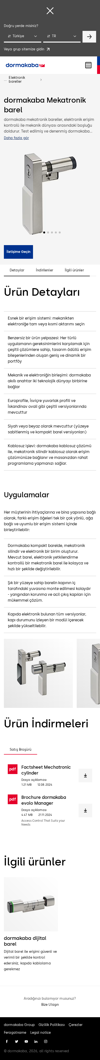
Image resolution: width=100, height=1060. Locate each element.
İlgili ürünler (74, 270)
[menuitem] (25, 65)
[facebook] (6, 1041)
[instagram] (45, 1041)
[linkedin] (36, 1041)
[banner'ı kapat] (50, 11)
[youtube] (26, 1041)
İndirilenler (44, 270)
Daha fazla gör (16, 138)
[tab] (20, 750)
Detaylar (17, 270)
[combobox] (22, 37)
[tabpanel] (50, 795)
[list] (50, 924)
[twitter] (16, 1041)
